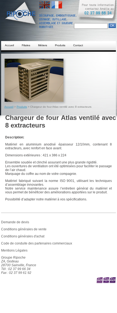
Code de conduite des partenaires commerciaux (36, 243)
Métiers (42, 45)
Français (56, 3)
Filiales (26, 45)
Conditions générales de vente (24, 229)
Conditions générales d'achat (22, 236)
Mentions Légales (14, 250)
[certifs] (106, 284)
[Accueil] (25, 19)
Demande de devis (15, 222)
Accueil (9, 45)
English (44, 3)
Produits (60, 45)
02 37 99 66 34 (98, 13)
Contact (78, 45)
